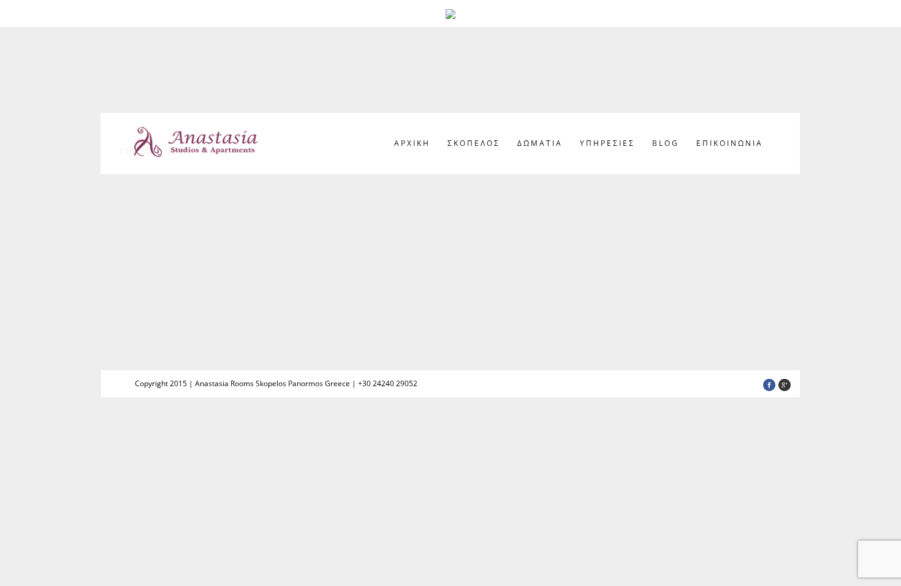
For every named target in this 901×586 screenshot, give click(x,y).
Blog (665, 143)
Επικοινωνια (729, 143)
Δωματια (540, 143)
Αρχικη (412, 143)
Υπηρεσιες (607, 143)
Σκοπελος (473, 143)
